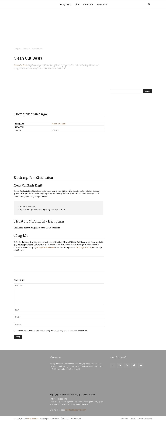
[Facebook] (112, 365)
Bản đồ (84, 404)
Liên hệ (132, 419)
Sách (77, 5)
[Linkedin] (119, 365)
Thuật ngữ (65, 5)
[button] (149, 5)
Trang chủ (17, 49)
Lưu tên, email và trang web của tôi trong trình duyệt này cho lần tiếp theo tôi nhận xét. (52, 331)
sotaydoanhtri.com (45, 247)
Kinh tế (25, 49)
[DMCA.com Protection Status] (69, 389)
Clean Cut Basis (59, 124)
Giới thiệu (124, 419)
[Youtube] (140, 365)
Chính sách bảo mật (145, 419)
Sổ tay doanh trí (56, 363)
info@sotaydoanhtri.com (75, 410)
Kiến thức (88, 5)
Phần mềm (102, 5)
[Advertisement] (83, 28)
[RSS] (126, 365)
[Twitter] (133, 365)
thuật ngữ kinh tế (83, 247)
